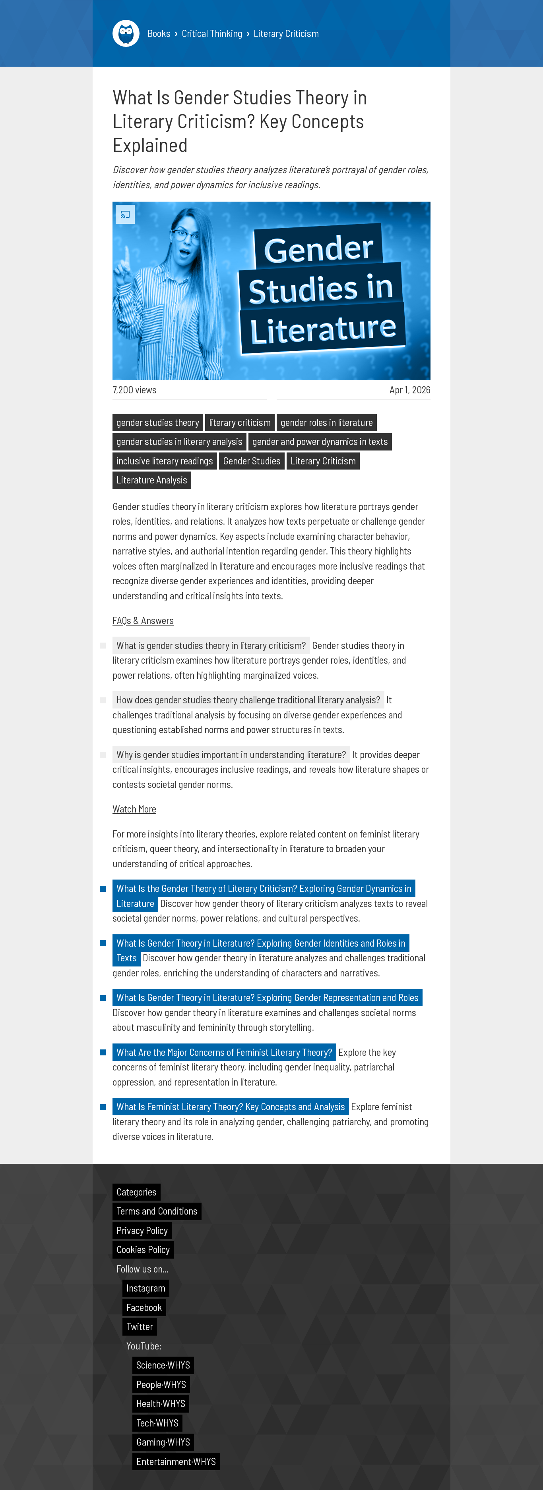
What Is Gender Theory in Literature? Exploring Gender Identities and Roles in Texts (260, 950)
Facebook (144, 1307)
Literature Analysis (151, 479)
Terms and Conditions (157, 1211)
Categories (136, 1191)
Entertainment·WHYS (176, 1461)
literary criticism (240, 422)
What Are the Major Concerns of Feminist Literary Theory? (224, 1052)
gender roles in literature (327, 422)
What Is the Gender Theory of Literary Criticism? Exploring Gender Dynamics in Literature (263, 895)
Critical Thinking (212, 33)
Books (159, 33)
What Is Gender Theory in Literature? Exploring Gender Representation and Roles (267, 997)
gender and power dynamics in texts (320, 441)
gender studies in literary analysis (179, 441)
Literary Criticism (286, 33)
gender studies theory (157, 422)
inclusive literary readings (164, 460)
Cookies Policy (143, 1249)
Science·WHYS (163, 1365)
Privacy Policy (142, 1230)
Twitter (139, 1326)
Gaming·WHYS (163, 1442)
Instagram (145, 1288)
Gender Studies (252, 460)
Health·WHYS (160, 1403)
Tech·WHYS (157, 1422)
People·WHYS (161, 1384)
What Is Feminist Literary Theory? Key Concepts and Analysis (230, 1106)
